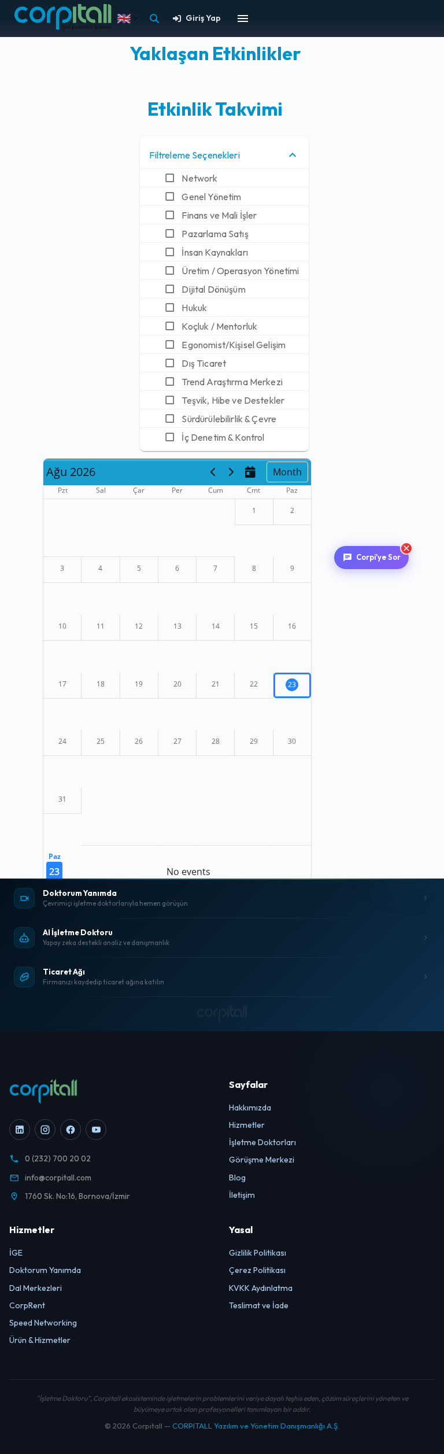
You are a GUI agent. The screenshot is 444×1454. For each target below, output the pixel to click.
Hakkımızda (250, 1107)
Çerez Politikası (257, 1270)
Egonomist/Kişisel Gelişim (234, 344)
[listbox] (224, 293)
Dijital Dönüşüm (213, 289)
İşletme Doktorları (262, 1142)
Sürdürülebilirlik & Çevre (229, 419)
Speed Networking (43, 1323)
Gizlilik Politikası (257, 1253)
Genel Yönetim (211, 196)
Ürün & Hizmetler (40, 1340)
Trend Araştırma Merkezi (232, 382)
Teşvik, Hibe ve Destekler (233, 400)
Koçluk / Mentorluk (219, 326)
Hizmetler (247, 1125)
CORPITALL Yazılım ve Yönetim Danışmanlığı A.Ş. (255, 1425)
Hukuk (194, 307)
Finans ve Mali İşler (219, 215)
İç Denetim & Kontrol (223, 437)
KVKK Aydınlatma (261, 1288)
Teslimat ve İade (258, 1305)
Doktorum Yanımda (45, 1270)
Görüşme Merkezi (261, 1159)
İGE (16, 1253)
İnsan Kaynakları (214, 252)
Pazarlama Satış (215, 233)
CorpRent (27, 1305)
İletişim (242, 1195)
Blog (237, 1177)
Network (199, 178)
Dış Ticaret (204, 363)
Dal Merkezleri (35, 1288)
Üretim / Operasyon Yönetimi (240, 270)
